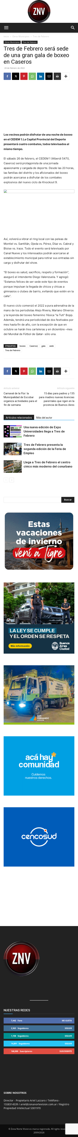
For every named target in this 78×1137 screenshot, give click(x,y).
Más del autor (44, 417)
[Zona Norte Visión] (39, 11)
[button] (6, 28)
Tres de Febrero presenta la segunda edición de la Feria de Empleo (45, 449)
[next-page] (11, 480)
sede (51, 346)
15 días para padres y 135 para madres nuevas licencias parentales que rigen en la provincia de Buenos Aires (56, 399)
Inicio (6, 36)
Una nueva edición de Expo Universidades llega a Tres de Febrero (44, 431)
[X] (15, 76)
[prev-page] (6, 480)
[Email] (49, 76)
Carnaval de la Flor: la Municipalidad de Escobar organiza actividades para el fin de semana (20, 399)
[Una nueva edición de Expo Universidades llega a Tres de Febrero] (13, 431)
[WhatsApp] (32, 76)
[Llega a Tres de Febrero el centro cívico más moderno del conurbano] (13, 466)
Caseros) (34, 346)
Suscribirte (65, 1051)
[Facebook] (7, 76)
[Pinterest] (24, 76)
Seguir (68, 1028)
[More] (66, 76)
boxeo (23, 346)
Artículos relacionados (19, 417)
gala (43, 346)
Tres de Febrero (41, 36)
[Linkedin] (40, 76)
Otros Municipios (20, 36)
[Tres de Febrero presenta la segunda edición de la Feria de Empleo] (13, 449)
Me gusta (67, 1020)
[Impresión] (57, 76)
